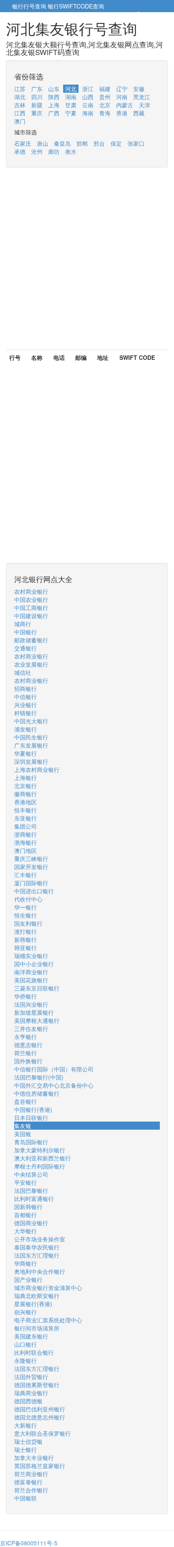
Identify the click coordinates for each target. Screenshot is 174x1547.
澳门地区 (25, 850)
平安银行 (25, 1182)
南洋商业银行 (31, 972)
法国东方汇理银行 (36, 1255)
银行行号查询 (29, 6)
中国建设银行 (31, 616)
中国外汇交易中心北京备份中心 (53, 1085)
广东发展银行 (31, 745)
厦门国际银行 (31, 883)
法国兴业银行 (31, 1004)
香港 (121, 113)
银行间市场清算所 (36, 1328)
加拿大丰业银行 (34, 1458)
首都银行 (25, 1215)
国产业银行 (28, 1279)
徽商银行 (25, 794)
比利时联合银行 (34, 1352)
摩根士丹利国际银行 (39, 1166)
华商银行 (25, 1263)
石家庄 (22, 143)
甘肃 (70, 105)
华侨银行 (25, 996)
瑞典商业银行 (31, 1393)
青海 (104, 113)
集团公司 (25, 826)
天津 (144, 105)
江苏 (19, 89)
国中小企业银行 (34, 964)
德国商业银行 (31, 1223)
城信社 (22, 672)
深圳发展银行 (31, 761)
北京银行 (25, 786)
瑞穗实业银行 (31, 956)
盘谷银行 (25, 1101)
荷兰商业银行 (31, 1474)
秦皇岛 (62, 143)
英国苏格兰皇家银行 (39, 1466)
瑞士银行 (25, 1449)
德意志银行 (28, 1045)
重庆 (36, 113)
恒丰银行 (25, 810)
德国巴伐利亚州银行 (39, 1409)
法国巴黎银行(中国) (39, 1077)
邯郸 (82, 143)
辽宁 (121, 89)
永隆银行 (25, 1360)
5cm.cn (152, 14)
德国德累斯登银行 (36, 1385)
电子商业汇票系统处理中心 (48, 1320)
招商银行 (25, 688)
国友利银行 (28, 923)
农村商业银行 (31, 591)
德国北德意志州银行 (39, 1417)
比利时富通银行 (34, 1198)
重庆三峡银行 (31, 858)
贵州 (104, 97)
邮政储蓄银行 (31, 640)
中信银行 (25, 697)
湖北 (19, 97)
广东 (36, 89)
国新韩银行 (28, 1207)
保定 (116, 143)
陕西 (53, 97)
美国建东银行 (31, 1336)
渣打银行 (25, 931)
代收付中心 (28, 899)
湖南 (70, 97)
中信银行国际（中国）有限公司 (53, 1069)
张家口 (135, 143)
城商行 (22, 624)
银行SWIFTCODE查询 (76, 6)
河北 (70, 89)
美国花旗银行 (31, 980)
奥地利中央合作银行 (39, 1271)
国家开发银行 (31, 867)
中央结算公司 (31, 1174)
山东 (53, 89)
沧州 (36, 151)
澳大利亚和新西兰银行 (42, 1158)
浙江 (87, 89)
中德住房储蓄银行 (36, 1093)
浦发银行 (25, 729)
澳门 (19, 121)
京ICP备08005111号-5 (28, 1543)
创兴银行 (25, 1312)
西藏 (138, 113)
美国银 (22, 1134)
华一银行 (25, 907)
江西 (19, 113)
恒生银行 (25, 915)
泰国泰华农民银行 (36, 1247)
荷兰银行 (25, 1053)
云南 (87, 105)
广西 (53, 113)
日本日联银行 (31, 1118)
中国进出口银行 (34, 891)
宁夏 (70, 113)
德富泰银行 (28, 1482)
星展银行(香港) (33, 1304)
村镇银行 (25, 713)
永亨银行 (25, 1037)
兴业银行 (25, 705)
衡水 (70, 151)
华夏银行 (25, 753)
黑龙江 (141, 97)
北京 (104, 105)
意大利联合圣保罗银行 (42, 1433)
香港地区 (25, 802)
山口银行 (25, 1344)
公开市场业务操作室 (39, 1239)
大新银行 (25, 1425)
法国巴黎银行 (31, 1190)
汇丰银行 (25, 875)
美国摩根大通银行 (36, 1020)
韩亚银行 (25, 948)
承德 (19, 151)
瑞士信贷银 (28, 1441)
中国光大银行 (31, 721)
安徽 (138, 89)
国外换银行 (28, 1061)
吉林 (19, 105)
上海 (53, 105)
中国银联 (25, 1498)
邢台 (99, 143)
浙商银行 (25, 834)
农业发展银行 (31, 664)
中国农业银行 (31, 599)
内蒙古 (124, 105)
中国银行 (25, 632)
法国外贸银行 (31, 1377)
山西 (87, 97)
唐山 (42, 143)
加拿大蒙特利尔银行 (39, 1150)
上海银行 (25, 778)
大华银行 (25, 1231)
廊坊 (53, 151)
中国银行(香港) (33, 1109)
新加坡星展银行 (34, 1012)
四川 (36, 97)
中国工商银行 (31, 608)
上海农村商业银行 (36, 769)
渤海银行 (25, 842)
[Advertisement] (87, 263)
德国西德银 (28, 1401)
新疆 (36, 105)
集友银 (22, 1126)
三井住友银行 (31, 1028)
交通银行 (25, 648)
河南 (121, 97)
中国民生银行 (31, 737)
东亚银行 (25, 818)
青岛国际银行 (31, 1142)
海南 (87, 113)
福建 (104, 89)
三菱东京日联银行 (36, 988)
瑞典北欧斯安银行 (36, 1296)
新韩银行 (25, 939)
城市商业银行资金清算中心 (48, 1288)
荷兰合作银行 (31, 1490)
